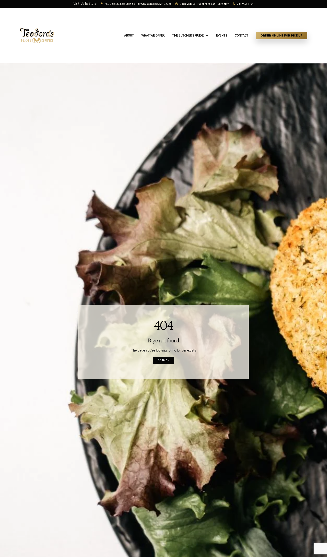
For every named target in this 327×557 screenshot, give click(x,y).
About (129, 35)
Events (221, 35)
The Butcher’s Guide (188, 35)
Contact (241, 35)
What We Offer (153, 35)
